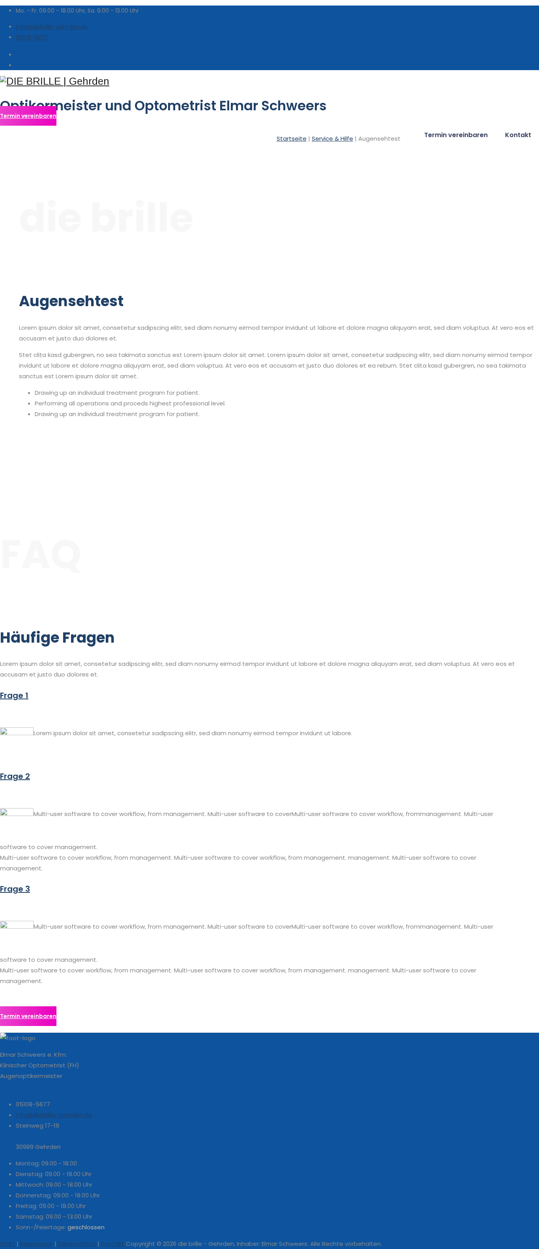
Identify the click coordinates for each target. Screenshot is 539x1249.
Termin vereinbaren (456, 134)
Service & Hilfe (332, 138)
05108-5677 (32, 37)
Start (7, 1244)
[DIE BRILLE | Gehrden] (269, 81)
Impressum (36, 1244)
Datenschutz (77, 1244)
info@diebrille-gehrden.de (52, 27)
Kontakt (518, 134)
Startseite (292, 138)
